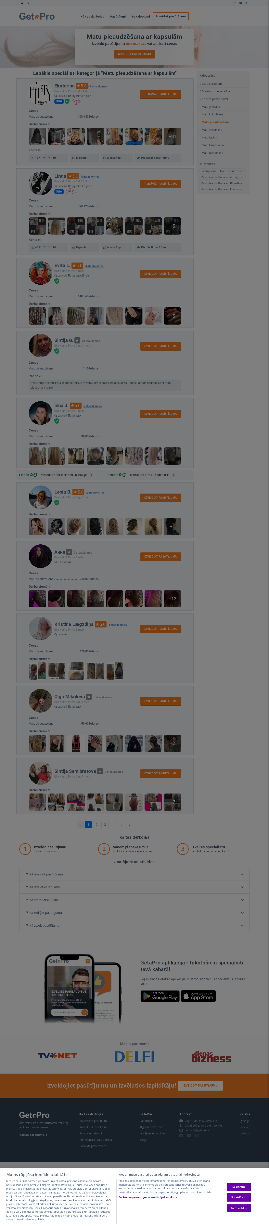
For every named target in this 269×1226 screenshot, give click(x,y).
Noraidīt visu (239, 1197)
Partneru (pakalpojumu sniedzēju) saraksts (148, 1197)
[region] (134, 1197)
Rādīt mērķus (239, 1208)
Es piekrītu (239, 1186)
